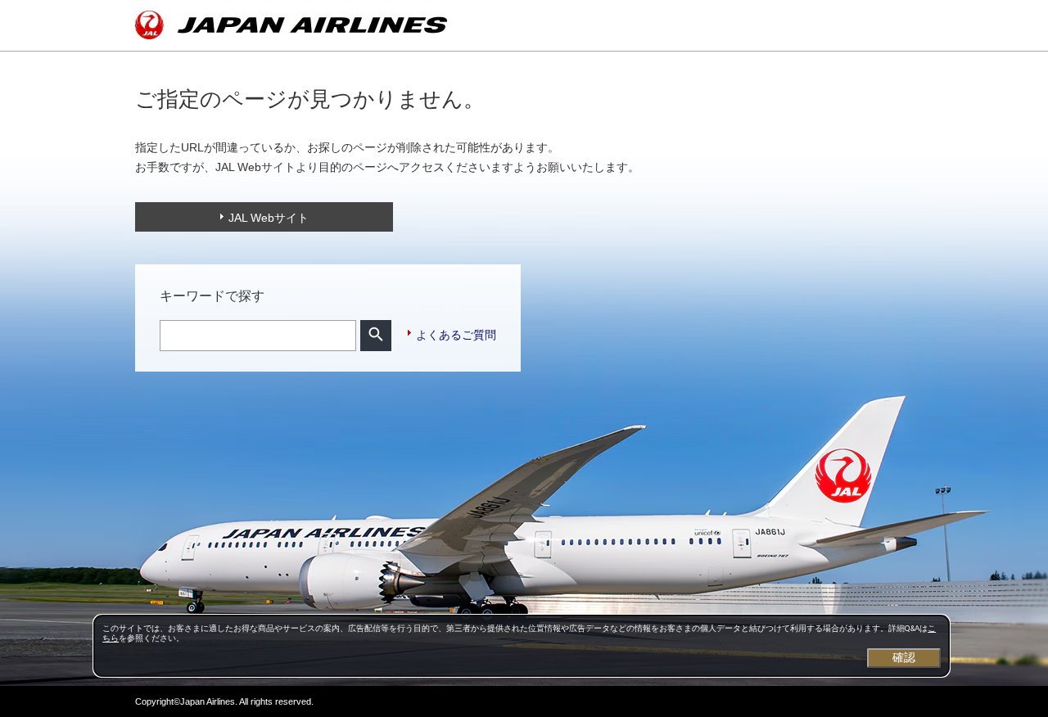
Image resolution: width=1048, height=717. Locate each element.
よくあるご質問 (456, 334)
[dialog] (521, 646)
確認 (903, 657)
